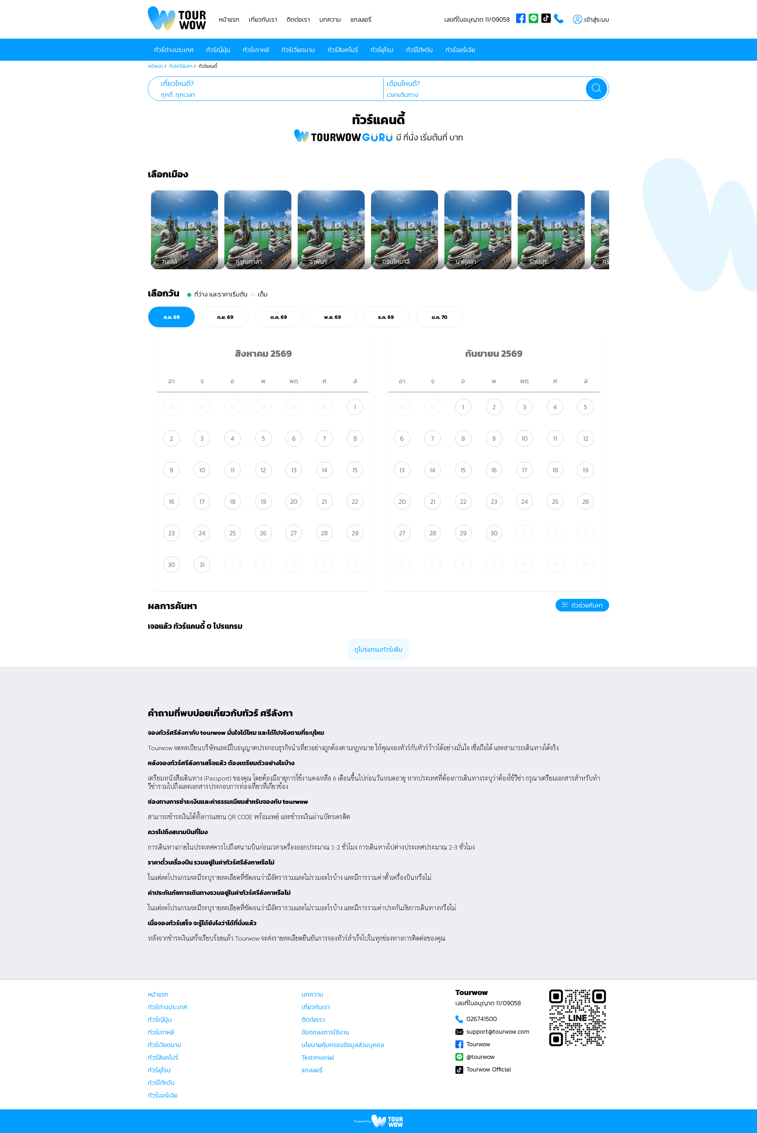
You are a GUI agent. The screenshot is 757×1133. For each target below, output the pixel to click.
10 (202, 470)
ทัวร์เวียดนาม (298, 49)
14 (324, 470)
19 (263, 501)
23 (171, 533)
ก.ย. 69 (225, 317)
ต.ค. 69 (278, 317)
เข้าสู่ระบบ (596, 19)
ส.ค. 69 (172, 317)
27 (202, 407)
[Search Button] (596, 88)
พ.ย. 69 (332, 317)
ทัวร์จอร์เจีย (460, 49)
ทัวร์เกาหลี (256, 49)
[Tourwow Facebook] (522, 19)
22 (355, 501)
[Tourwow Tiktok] (547, 19)
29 (263, 407)
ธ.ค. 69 (386, 317)
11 (233, 470)
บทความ (330, 19)
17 (202, 501)
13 (293, 470)
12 (263, 470)
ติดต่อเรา (298, 19)
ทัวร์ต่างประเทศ (174, 49)
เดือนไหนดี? (403, 83)
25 (232, 533)
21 (324, 501)
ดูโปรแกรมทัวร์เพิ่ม (378, 649)
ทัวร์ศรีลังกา (180, 66)
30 (293, 407)
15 (355, 470)
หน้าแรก (229, 19)
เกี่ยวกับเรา (263, 19)
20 (293, 501)
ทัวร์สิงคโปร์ (343, 49)
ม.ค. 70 (439, 317)
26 (171, 407)
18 (232, 501)
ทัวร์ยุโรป (382, 49)
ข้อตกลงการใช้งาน (325, 1032)
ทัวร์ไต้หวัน (419, 49)
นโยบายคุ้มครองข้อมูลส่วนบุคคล (343, 1044)
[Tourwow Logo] (177, 19)
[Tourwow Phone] (560, 19)
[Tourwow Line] (535, 19)
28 (232, 407)
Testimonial (318, 1057)
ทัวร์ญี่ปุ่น (218, 49)
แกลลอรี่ (361, 19)
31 (324, 407)
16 (171, 501)
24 (202, 533)
